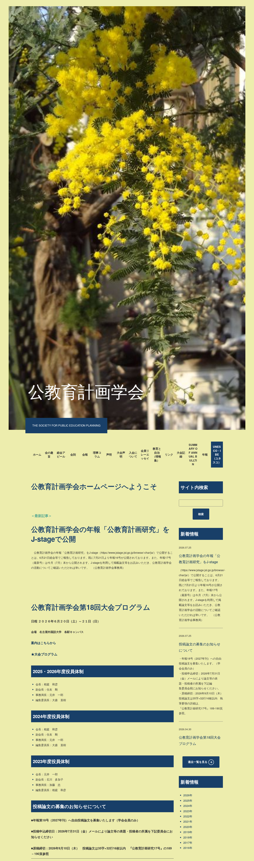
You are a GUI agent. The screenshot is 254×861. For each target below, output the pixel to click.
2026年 (187, 795)
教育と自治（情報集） (157, 454)
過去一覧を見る (197, 762)
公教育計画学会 (86, 390)
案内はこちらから (43, 643)
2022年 (187, 816)
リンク (169, 454)
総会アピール (61, 454)
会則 (73, 454)
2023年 (187, 811)
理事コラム (97, 454)
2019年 (187, 832)
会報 (85, 454)
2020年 (187, 827)
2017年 (187, 843)
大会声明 (121, 454)
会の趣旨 (49, 454)
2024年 (187, 806)
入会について (133, 454)
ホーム (37, 454)
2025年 (187, 801)
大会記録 (181, 454)
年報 (205, 454)
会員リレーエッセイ (145, 454)
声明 (109, 454)
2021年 (187, 821)
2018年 (187, 837)
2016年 (187, 848)
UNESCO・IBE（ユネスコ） (217, 454)
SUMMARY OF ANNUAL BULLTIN (193, 454)
